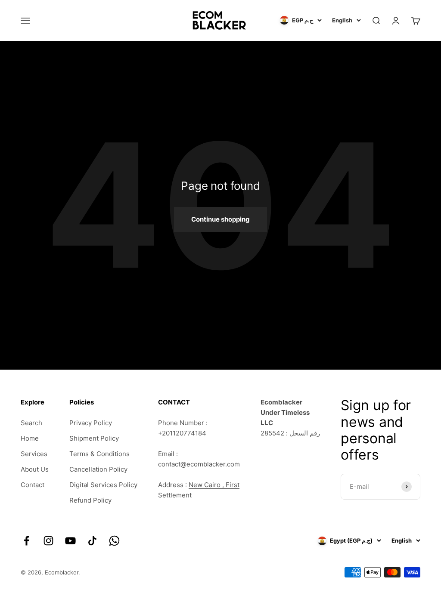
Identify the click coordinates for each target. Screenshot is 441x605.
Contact (32, 485)
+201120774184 (182, 433)
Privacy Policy (90, 423)
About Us (35, 469)
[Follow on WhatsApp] (114, 540)
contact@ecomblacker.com (199, 464)
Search (31, 423)
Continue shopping (220, 219)
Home (30, 438)
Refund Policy (90, 500)
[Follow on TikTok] (92, 540)
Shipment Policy (94, 438)
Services (34, 454)
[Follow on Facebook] (26, 540)
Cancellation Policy (98, 469)
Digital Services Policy (103, 485)
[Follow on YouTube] (70, 540)
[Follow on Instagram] (48, 540)
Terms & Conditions (99, 454)
